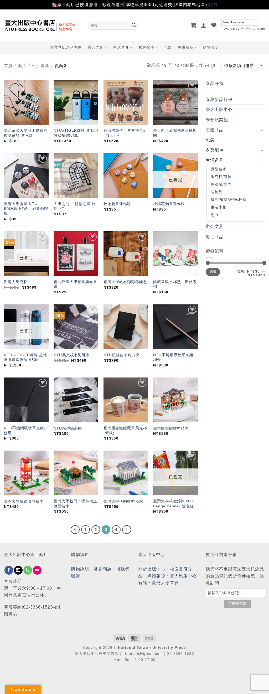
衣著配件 (146, 47)
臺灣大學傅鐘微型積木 (24, 501)
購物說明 (211, 47)
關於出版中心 (151, 569)
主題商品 (185, 47)
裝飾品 (217, 192)
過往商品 (215, 236)
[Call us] (27, 570)
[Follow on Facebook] (8, 570)
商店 (22, 65)
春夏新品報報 (219, 99)
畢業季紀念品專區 (66, 47)
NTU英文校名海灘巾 (72, 355)
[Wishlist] (214, 25)
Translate (257, 28)
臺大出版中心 (219, 109)
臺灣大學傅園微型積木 (123, 501)
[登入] (203, 25)
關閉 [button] (212, 4)
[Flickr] (37, 570)
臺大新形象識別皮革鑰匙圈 (175, 132)
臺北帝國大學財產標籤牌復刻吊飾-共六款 (26, 132)
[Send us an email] (18, 570)
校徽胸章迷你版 (117, 204)
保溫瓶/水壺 (221, 184)
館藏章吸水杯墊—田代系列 (175, 284)
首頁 (8, 65)
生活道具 (121, 47)
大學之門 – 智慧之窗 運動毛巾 (75, 206)
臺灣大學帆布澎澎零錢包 (125, 282)
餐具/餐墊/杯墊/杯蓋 (228, 199)
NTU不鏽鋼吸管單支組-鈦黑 (25, 430)
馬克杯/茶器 (221, 177)
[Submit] (133, 25)
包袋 (168, 47)
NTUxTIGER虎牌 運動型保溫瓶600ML (76, 132)
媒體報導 (156, 576)
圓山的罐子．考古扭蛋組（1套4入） (125, 132)
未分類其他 (217, 120)
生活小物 (218, 207)
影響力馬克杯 (16, 282)
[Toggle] (262, 130)
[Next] (126, 529)
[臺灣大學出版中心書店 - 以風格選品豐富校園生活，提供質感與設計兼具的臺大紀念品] (42, 25)
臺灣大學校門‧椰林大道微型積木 (75, 503)
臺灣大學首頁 (165, 582)
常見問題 (103, 569)
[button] (193, 25)
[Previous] (75, 529)
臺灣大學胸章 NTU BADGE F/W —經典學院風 (26, 209)
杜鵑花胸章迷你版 (169, 204)
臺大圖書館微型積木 (171, 428)
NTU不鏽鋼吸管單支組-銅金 (174, 357)
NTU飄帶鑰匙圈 (68, 428)
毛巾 (215, 215)
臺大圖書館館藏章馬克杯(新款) (125, 430)
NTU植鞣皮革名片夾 (122, 355)
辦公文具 (96, 47)
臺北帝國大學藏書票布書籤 (75, 284)
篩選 (213, 272)
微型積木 (218, 169)
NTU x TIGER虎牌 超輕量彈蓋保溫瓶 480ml (25, 357)
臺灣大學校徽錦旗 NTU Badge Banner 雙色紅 (174, 503)
